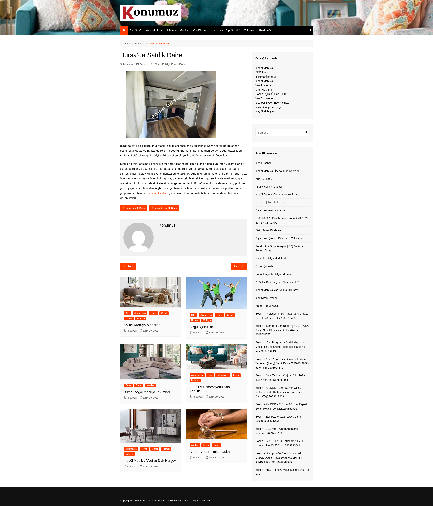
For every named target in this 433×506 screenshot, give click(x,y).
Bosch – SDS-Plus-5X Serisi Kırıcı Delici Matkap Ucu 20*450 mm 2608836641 (279, 443)
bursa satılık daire (135, 208)
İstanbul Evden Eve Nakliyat (272, 102)
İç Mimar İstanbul (265, 76)
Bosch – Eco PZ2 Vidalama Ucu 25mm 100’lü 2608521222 (278, 419)
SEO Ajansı (262, 72)
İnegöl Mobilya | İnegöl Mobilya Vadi (277, 171)
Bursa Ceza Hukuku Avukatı (211, 452)
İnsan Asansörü (264, 163)
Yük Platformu (263, 85)
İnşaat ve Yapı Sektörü (226, 30)
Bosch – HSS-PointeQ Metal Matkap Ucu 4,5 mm (282, 472)
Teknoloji (249, 30)
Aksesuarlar (197, 375)
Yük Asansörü (263, 178)
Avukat (194, 445)
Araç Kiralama (154, 30)
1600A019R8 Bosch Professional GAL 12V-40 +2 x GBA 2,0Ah (281, 220)
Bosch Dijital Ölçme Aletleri (271, 94)
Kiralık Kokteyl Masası (268, 186)
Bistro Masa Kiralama (268, 230)
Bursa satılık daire (157, 193)
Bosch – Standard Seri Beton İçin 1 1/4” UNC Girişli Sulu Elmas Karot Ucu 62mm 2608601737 (282, 330)
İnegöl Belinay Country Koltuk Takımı (277, 194)
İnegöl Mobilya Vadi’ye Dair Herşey (150, 460)
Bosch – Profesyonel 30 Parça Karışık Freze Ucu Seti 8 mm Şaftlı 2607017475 (281, 316)
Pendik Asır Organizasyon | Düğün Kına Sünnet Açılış (279, 248)
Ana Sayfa (136, 30)
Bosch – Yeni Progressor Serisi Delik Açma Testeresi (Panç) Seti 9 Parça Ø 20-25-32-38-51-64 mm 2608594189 (282, 363)
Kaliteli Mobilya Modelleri (142, 325)
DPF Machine (263, 89)
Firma (182, 64)
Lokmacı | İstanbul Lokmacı (272, 202)
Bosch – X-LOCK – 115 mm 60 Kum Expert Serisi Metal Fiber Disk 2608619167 (281, 406)
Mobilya (184, 30)
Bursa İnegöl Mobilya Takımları (147, 392)
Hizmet (171, 30)
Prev (130, 266)
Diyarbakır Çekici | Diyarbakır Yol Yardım (279, 238)
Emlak (174, 64)
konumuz (128, 64)
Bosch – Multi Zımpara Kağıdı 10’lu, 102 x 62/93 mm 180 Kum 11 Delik (280, 377)
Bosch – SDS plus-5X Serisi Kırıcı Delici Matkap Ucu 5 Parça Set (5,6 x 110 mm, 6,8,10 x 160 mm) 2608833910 (279, 457)
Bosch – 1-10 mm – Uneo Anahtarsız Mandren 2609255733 (277, 431)
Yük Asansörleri (264, 98)
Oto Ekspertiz (201, 30)
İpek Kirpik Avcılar (266, 298)
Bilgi (167, 64)
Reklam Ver (266, 30)
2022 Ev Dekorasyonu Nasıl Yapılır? (277, 282)
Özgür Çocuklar (201, 327)
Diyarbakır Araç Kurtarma (270, 210)
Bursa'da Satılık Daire (165, 208)
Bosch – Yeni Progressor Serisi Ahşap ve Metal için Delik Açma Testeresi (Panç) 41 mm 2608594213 (280, 347)
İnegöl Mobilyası (265, 111)
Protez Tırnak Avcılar (267, 305)
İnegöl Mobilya (264, 68)
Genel (164, 313)
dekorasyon (140, 313)
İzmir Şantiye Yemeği (268, 107)
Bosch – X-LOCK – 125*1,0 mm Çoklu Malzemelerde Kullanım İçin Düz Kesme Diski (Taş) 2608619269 (279, 392)
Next (237, 266)
